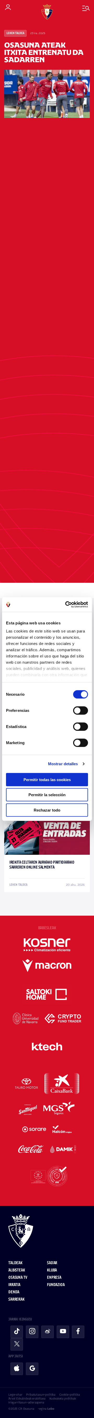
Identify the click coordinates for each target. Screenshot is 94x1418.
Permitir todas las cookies (47, 779)
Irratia (14, 1285)
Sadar (52, 1263)
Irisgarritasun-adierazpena (26, 1402)
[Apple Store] (16, 1369)
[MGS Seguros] (59, 1110)
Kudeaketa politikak (62, 1398)
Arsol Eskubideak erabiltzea (26, 1398)
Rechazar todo (47, 810)
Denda (13, 1292)
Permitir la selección (47, 795)
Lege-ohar (15, 1394)
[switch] (80, 710)
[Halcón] (62, 1129)
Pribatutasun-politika (40, 1394)
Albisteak (16, 1270)
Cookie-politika (69, 1394)
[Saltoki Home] (47, 994)
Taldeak (15, 1263)
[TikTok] (16, 1332)
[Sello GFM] (47, 1176)
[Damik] (63, 1149)
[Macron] (47, 965)
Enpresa (54, 1277)
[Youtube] (63, 1332)
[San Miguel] (27, 1109)
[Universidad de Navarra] (25, 1018)
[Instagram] (32, 1332)
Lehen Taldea (15, 33)
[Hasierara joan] (47, 1231)
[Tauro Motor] (26, 1083)
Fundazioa (56, 1285)
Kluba (52, 1270)
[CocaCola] (30, 1149)
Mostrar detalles (63, 764)
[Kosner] (47, 944)
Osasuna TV (17, 1277)
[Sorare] (34, 1129)
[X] (16, 1344)
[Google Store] (32, 1369)
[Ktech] (47, 1046)
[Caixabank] (62, 1083)
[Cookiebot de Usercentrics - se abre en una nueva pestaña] (66, 604)
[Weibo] (47, 1332)
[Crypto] (63, 1018)
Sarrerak (16, 1299)
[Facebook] (78, 1332)
